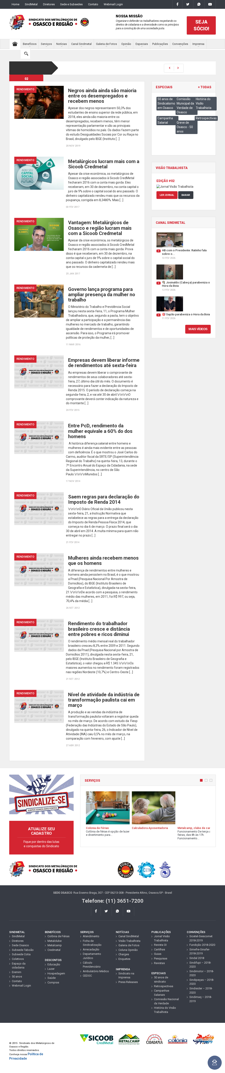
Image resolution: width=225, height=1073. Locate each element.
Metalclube (54, 941)
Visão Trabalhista (129, 941)
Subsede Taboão (23, 950)
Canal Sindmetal (81, 44)
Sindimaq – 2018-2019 (200, 999)
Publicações (160, 44)
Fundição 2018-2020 (202, 944)
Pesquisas (160, 958)
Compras (53, 982)
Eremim (16, 972)
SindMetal (31, 4)
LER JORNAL (167, 195)
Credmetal (53, 950)
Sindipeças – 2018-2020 (201, 982)
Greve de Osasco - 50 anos (185, 127)
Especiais (142, 44)
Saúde (51, 977)
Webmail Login (113, 4)
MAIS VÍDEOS (198, 329)
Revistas (159, 963)
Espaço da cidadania (18, 965)
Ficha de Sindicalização (92, 943)
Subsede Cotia (21, 954)
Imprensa (198, 44)
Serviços (46, 44)
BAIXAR (185, 195)
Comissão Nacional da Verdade (166, 1001)
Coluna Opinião (128, 950)
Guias (157, 953)
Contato (93, 4)
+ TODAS (204, 87)
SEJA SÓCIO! (201, 25)
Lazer (50, 968)
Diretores (49, 4)
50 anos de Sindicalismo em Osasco (166, 103)
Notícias (61, 44)
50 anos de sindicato (161, 979)
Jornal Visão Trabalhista (162, 938)
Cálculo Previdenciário (92, 964)
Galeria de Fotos (106, 44)
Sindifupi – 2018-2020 (200, 964)
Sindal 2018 (196, 958)
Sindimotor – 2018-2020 (201, 973)
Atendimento (91, 936)
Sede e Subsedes (71, 4)
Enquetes (124, 959)
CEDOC (87, 975)
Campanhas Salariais (161, 992)
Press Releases (128, 982)
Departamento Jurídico (92, 956)
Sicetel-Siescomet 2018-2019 (200, 938)
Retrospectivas (206, 118)
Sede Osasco (20, 945)
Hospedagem (56, 973)
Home (15, 4)
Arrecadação (91, 949)
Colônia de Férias (58, 936)
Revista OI (160, 944)
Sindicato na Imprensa (126, 975)
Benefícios (29, 44)
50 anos (17, 976)
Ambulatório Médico (96, 971)
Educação (53, 964)
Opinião (126, 44)
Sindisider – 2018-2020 (200, 990)
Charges (123, 954)
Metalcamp (54, 945)
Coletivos (18, 959)
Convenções (180, 44)
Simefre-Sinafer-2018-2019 (199, 951)
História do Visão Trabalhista (165, 1010)
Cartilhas (159, 949)
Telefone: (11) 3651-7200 (112, 901)
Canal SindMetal (128, 936)
